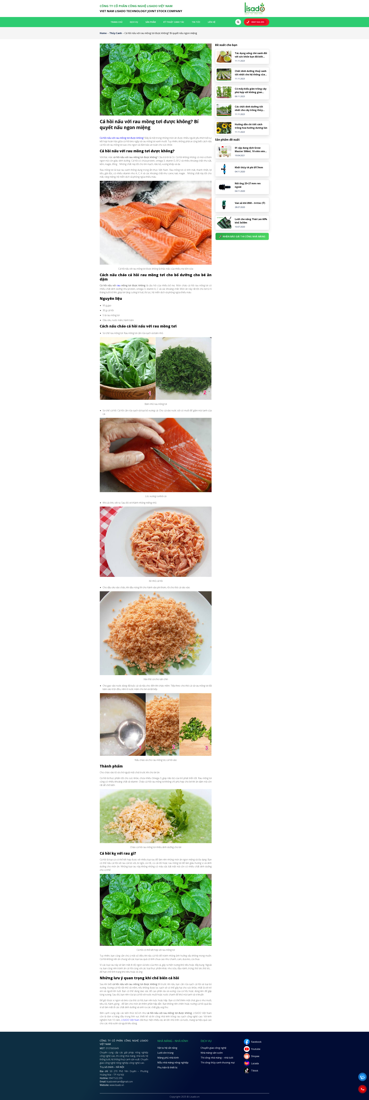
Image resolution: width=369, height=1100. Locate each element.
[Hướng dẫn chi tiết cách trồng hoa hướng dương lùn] (224, 128)
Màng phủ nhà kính (168, 1057)
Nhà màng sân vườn (212, 1052)
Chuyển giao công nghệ (213, 1047)
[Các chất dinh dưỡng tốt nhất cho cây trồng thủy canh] (224, 110)
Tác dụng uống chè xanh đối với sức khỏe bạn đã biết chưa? (251, 55)
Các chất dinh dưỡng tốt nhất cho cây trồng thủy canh (249, 108)
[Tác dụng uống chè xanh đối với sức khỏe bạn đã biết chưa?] (224, 57)
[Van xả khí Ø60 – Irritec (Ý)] (224, 205)
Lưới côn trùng (165, 1052)
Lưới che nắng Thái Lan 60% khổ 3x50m (251, 221)
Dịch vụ (134, 22)
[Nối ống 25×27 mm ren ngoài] (224, 187)
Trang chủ (116, 22)
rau (118, 285)
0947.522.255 (257, 22)
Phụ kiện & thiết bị (167, 1067)
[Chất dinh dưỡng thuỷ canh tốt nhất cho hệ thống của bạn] (224, 74)
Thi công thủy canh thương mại (218, 1062)
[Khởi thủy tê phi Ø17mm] (224, 169)
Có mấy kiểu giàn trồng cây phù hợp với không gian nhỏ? (250, 90)
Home (103, 33)
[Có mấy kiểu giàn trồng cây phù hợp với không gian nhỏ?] (224, 92)
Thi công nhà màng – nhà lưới (217, 1057)
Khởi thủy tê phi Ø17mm (249, 167)
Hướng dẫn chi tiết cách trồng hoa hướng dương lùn (251, 126)
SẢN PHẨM (150, 22)
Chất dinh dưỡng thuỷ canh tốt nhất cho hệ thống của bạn (250, 72)
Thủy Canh (115, 33)
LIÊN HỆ (211, 22)
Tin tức (196, 22)
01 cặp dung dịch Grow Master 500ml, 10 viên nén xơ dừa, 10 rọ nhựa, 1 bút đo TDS (251, 149)
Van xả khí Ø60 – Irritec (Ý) (250, 203)
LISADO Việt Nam (130, 1019)
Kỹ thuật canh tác (173, 22)
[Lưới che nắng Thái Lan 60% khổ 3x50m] (224, 223)
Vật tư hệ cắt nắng (167, 1047)
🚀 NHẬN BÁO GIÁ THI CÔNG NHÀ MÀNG (242, 236)
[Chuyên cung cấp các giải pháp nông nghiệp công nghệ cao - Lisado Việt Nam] (255, 14)
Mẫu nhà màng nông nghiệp (172, 1062)
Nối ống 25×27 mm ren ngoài (248, 185)
